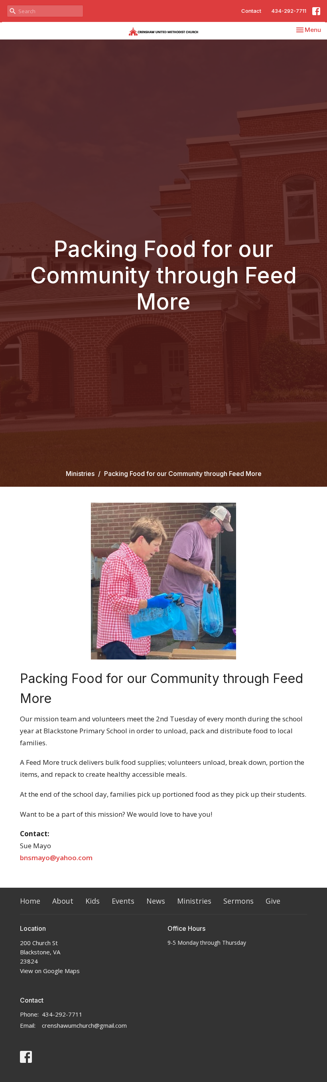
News (155, 901)
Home (30, 901)
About (62, 901)
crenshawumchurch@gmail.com (84, 1025)
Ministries (80, 474)
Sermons (238, 901)
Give (273, 901)
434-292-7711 (288, 11)
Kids (92, 901)
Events (123, 901)
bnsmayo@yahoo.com (56, 857)
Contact (251, 11)
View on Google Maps (50, 971)
